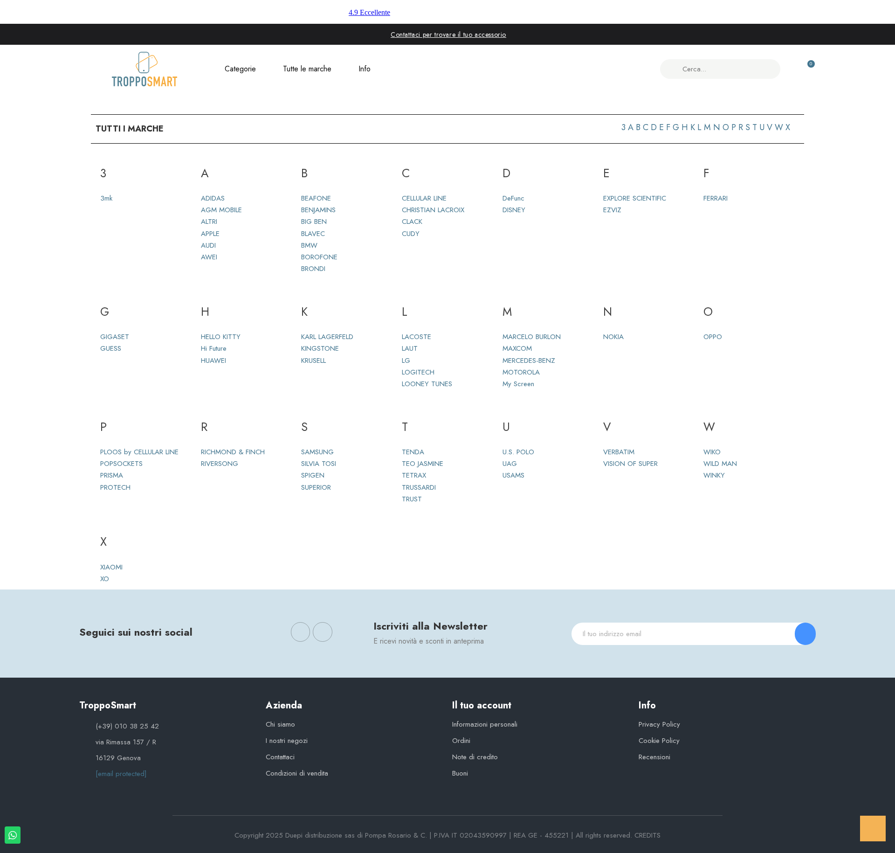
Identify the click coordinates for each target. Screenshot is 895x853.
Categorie (240, 68)
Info (364, 68)
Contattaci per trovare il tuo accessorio (448, 34)
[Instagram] (322, 632)
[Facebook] (300, 632)
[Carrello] (807, 69)
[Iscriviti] (805, 634)
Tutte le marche (307, 68)
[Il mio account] (791, 69)
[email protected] (121, 774)
